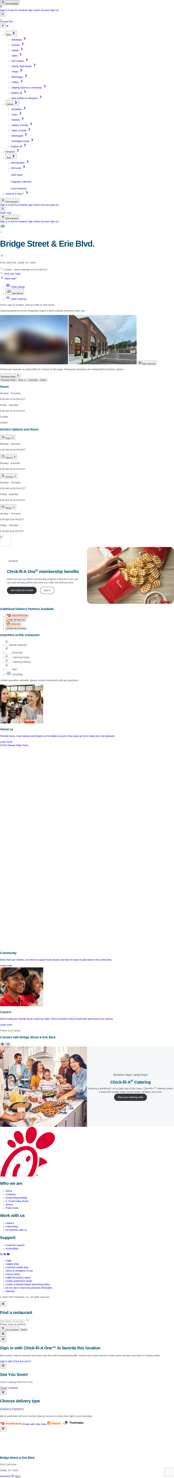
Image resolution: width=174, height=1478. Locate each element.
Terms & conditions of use (19, 1270)
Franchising (11, 1226)
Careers (9, 1223)
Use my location (11, 1330)
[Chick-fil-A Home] (6, 21)
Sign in (47, 590)
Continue (13, 1388)
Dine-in (8, 438)
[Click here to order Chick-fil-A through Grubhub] (13, 623)
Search (24, 1330)
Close (17, 1476)
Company (10, 1194)
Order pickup (17, 287)
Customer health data (16, 1267)
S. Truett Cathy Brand (16, 1201)
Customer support (14, 1245)
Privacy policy (12, 1274)
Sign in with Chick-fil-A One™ (15, 1361)
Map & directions (149, 364)
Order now (5, 213)
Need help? (10, 278)
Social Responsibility (16, 1197)
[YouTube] (8, 1254)
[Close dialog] (3, 1304)
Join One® (21, 590)
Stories (9, 1204)
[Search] (2, 14)
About (8, 1191)
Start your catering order (130, 1097)
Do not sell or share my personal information (28, 1287)
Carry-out (9, 458)
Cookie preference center (18, 1281)
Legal (8, 1260)
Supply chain (12, 1264)
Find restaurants (11, 4)
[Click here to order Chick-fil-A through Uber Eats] (15, 619)
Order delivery (17, 293)
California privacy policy (18, 1277)
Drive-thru (9, 477)
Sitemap (9, 1291)
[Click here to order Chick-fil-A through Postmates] (16, 628)
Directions (5, 1476)
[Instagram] (8, 1044)
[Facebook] (2, 1044)
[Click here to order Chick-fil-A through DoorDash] (17, 616)
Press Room (12, 1208)
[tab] (8, 380)
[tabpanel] (87, 706)
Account (45, 10)
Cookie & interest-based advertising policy (27, 1284)
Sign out (54, 10)
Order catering (18, 299)
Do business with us (16, 1230)
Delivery (8, 508)
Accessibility (11, 1248)
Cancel (4, 1388)
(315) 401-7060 (12, 273)
